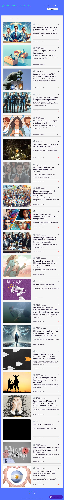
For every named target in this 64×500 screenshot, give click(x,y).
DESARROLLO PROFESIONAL (14, 17)
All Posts (4, 17)
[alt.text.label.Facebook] (51, 5)
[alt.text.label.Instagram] (57, 5)
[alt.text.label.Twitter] (55, 5)
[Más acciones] (59, 24)
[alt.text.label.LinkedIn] (53, 5)
